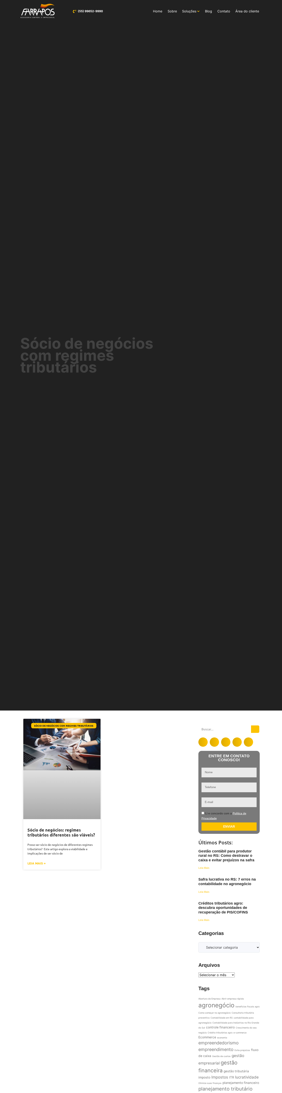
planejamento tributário (225, 1089)
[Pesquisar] (255, 729)
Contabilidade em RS (222, 1017)
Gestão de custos (221, 1056)
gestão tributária (236, 1071)
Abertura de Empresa (209, 998)
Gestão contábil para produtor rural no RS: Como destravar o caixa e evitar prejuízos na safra (226, 855)
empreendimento (215, 1049)
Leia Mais (203, 867)
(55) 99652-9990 (90, 11)
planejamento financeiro (241, 1083)
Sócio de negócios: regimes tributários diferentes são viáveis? (61, 832)
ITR (231, 1077)
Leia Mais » (36, 863)
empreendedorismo (218, 1042)
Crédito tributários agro (220, 1032)
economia (222, 1037)
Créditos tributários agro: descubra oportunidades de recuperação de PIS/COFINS (223, 907)
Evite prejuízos (242, 1050)
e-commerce (239, 1032)
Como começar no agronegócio (214, 1013)
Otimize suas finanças (210, 1083)
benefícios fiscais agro (247, 1006)
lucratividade (247, 1077)
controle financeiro (220, 1027)
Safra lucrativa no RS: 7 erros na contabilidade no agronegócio (227, 881)
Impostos (219, 1077)
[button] (203, 742)
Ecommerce (207, 1037)
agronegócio (216, 1005)
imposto (204, 1077)
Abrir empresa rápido (233, 998)
